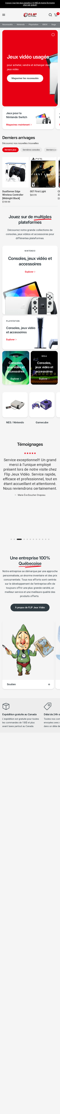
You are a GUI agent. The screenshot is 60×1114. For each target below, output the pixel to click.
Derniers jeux (10, 150)
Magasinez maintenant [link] (18, 125)
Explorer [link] (29, 272)
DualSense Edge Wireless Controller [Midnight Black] (12, 195)
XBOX (44, 24)
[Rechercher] (50, 15)
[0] (55, 15)
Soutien (11, 684)
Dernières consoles (31, 150)
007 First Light (38, 191)
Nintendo (21, 24)
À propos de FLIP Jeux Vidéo (30, 607)
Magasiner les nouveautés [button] (25, 78)
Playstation (33, 24)
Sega (53, 24)
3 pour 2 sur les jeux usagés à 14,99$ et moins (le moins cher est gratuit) (30, 4)
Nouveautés (7, 24)
